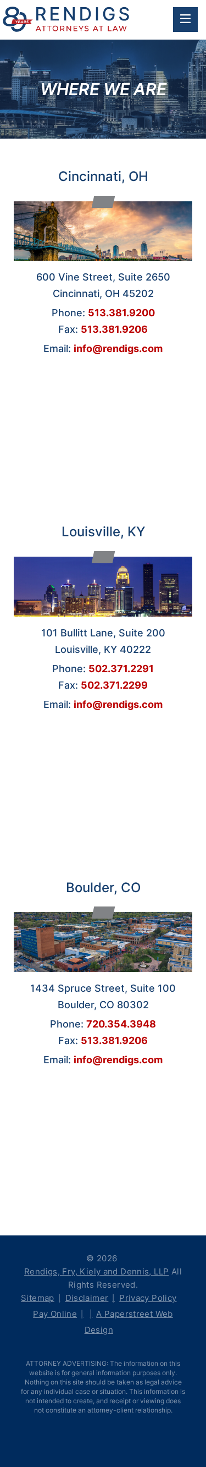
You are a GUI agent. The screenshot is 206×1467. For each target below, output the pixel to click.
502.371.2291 (121, 668)
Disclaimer (87, 1298)
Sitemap (37, 1298)
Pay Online (55, 1314)
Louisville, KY (103, 532)
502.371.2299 (114, 685)
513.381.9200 (121, 312)
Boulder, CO (103, 887)
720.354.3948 (121, 1024)
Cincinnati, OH (103, 176)
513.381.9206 (114, 329)
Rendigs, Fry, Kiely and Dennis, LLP (96, 1271)
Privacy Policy (147, 1298)
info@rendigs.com (118, 348)
